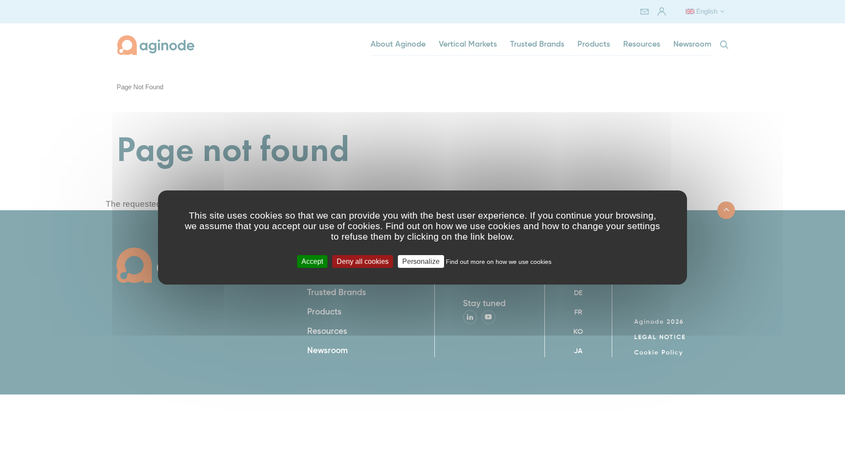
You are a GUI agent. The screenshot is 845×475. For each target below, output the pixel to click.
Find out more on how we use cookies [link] (498, 261)
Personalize (421, 261)
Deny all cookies (363, 261)
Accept (312, 261)
